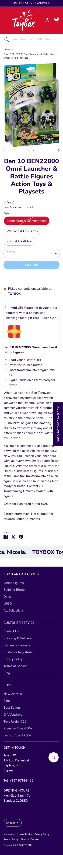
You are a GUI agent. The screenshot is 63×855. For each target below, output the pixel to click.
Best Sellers (12, 707)
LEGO (8, 603)
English (11, 823)
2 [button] (33, 150)
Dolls (7, 597)
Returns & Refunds (17, 645)
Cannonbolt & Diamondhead (26, 221)
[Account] (46, 19)
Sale (7, 701)
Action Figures (14, 583)
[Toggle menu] (5, 20)
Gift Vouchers (13, 714)
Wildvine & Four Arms (22, 231)
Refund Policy (11, 839)
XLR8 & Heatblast (19, 241)
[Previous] (5, 150)
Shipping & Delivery (18, 638)
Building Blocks (14, 590)
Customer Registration (19, 652)
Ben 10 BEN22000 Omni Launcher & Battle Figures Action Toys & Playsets (30, 56)
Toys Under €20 (15, 721)
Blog (7, 673)
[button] (53, 757)
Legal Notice (25, 834)
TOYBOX (27, 845)
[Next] (58, 150)
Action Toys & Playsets (22, 207)
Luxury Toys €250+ (17, 735)
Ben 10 (10, 202)
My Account (10, 834)
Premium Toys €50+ (18, 728)
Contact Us (11, 631)
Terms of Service (15, 666)
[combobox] (34, 39)
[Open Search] (6, 39)
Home (7, 49)
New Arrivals (13, 694)
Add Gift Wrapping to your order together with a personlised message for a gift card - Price (32, 313)
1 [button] (29, 150)
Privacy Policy (13, 659)
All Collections (14, 610)
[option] (31, 104)
